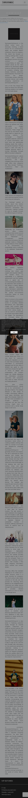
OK (14, 332)
